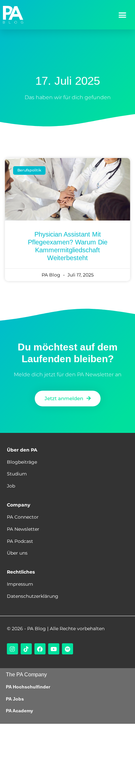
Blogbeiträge (22, 462)
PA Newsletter (23, 529)
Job (11, 486)
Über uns (17, 553)
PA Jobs (15, 699)
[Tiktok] (26, 648)
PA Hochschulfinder (28, 686)
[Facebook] (40, 648)
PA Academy (19, 710)
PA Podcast (20, 541)
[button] (122, 15)
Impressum (20, 584)
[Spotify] (67, 648)
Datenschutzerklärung (32, 596)
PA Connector (23, 517)
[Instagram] (12, 648)
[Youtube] (53, 648)
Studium (17, 474)
